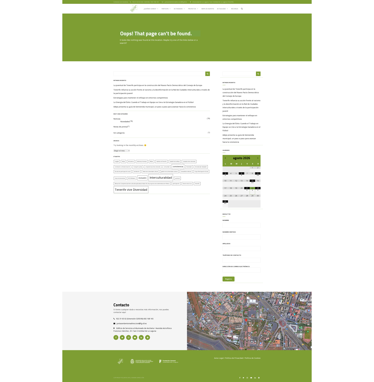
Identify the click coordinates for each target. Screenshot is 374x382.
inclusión (142, 178)
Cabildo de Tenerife (161, 161)
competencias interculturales (152, 167)
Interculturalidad (161, 178)
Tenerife (197, 183)
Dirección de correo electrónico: (236, 266)
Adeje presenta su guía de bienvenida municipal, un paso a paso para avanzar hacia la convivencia (154, 107)
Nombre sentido (229, 232)
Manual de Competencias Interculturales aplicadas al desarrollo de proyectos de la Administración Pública (142, 183)
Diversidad (189, 167)
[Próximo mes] (258, 158)
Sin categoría (118, 133)
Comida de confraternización (122, 167)
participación (176, 183)
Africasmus (131, 161)
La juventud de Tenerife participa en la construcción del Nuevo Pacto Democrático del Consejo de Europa (157, 85)
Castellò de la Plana (175, 161)
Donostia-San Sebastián (201, 167)
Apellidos (226, 243)
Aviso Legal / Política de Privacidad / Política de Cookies (237, 358)
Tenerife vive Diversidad (131, 190)
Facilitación (137, 171)
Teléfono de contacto (232, 255)
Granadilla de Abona (186, 171)
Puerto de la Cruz (187, 183)
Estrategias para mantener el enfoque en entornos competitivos (140, 98)
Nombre (226, 220)
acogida (117, 161)
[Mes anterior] (225, 158)
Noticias (116, 119)
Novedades (125, 121)
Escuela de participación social (123, 171)
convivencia (178, 166)
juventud (177, 178)
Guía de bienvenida (120, 178)
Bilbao (151, 161)
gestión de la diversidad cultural (169, 171)
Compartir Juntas (137, 167)
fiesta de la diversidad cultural (150, 171)
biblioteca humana (142, 161)
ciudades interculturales (189, 161)
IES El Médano (131, 178)
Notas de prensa (120, 127)
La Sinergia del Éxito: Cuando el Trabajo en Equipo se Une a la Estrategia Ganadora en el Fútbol (153, 102)
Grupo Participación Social (201, 171)
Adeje (123, 161)
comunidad (167, 167)
